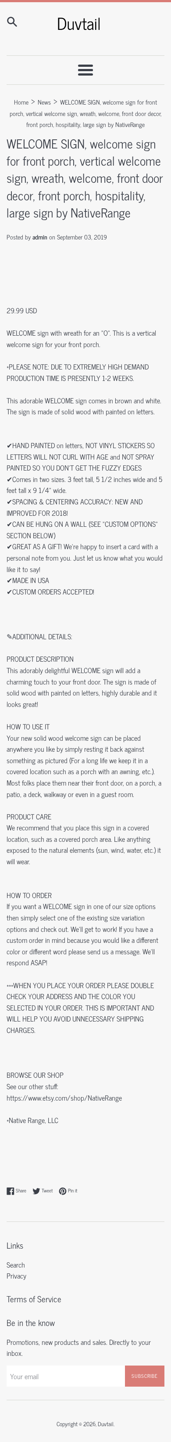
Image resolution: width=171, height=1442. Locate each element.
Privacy (16, 1275)
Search (16, 1264)
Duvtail (106, 1423)
